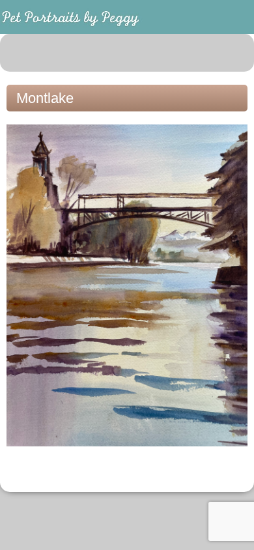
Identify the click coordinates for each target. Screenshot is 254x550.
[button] (237, 52)
